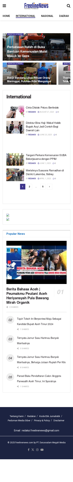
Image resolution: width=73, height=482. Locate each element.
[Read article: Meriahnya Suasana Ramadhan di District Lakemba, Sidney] (15, 174)
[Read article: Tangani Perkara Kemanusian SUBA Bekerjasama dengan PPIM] (15, 159)
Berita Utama (15, 34)
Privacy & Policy (42, 420)
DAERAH (64, 16)
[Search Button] (68, 6)
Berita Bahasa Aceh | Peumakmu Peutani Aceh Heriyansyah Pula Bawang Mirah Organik (27, 295)
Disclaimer (59, 420)
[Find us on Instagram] (37, 450)
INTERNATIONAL (25, 16)
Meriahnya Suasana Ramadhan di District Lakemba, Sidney (45, 172)
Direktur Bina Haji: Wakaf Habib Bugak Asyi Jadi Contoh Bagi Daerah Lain (43, 126)
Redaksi (32, 112)
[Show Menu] (4, 6)
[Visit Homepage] (36, 5)
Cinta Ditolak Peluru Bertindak (42, 107)
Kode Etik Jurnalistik (49, 416)
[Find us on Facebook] (28, 450)
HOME (6, 16)
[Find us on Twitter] (32, 450)
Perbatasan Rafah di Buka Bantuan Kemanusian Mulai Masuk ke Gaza (27, 51)
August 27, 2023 (46, 112)
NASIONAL (47, 16)
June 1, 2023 (45, 163)
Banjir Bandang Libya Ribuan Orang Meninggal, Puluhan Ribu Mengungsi (29, 79)
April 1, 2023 (45, 179)
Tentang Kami (17, 416)
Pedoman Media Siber (19, 420)
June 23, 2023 (45, 135)
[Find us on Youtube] (42, 450)
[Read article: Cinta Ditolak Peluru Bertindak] (15, 111)
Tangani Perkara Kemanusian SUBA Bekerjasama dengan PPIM (46, 157)
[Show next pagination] (49, 186)
